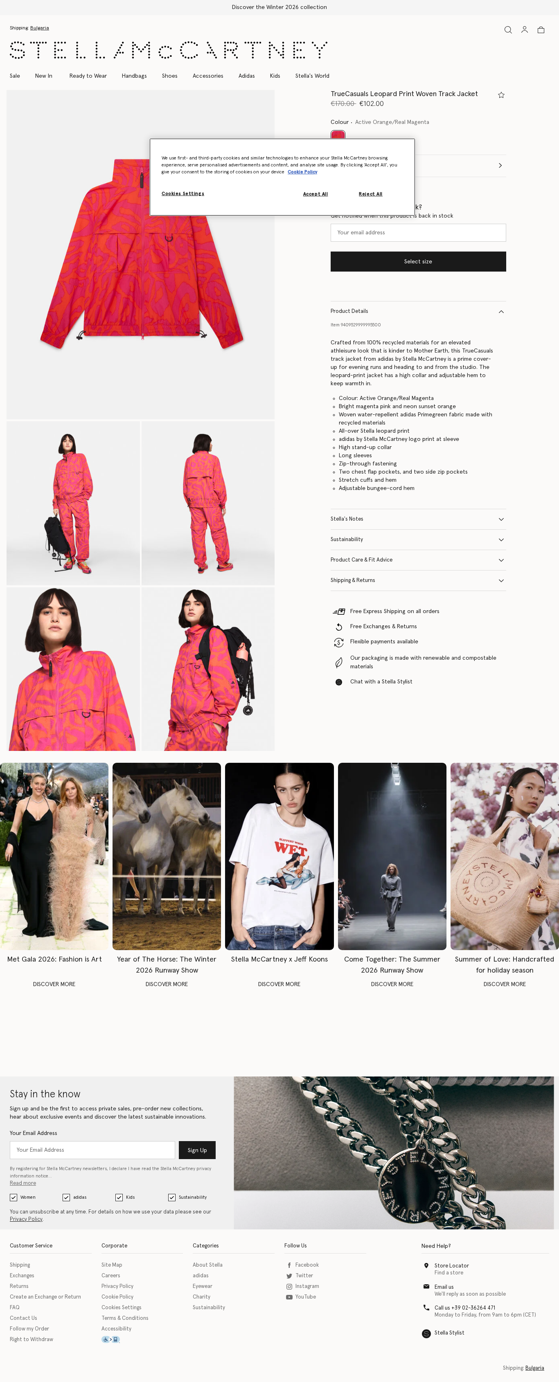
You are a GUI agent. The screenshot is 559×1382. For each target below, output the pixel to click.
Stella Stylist (449, 1333)
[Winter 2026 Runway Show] (167, 856)
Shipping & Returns (353, 580)
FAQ (15, 1307)
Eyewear (202, 1286)
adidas (79, 1197)
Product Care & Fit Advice (361, 560)
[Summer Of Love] (505, 856)
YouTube (305, 1297)
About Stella (208, 1265)
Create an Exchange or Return (45, 1297)
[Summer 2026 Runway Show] (392, 856)
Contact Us (23, 1318)
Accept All (315, 194)
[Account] (524, 29)
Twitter (304, 1276)
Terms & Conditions (125, 1318)
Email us (444, 1287)
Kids (130, 1197)
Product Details (349, 311)
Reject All (371, 194)
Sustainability (347, 539)
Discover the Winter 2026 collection (279, 7)
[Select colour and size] (501, 95)
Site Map (111, 1265)
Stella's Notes (347, 519)
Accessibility (116, 1329)
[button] (141, 255)
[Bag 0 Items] (541, 30)
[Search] (508, 30)
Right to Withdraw (31, 1339)
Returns (19, 1286)
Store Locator (452, 1266)
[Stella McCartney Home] (168, 50)
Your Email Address (33, 1133)
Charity (201, 1297)
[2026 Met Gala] (54, 856)
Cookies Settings (121, 1307)
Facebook (307, 1265)
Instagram (307, 1286)
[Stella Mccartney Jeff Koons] (279, 856)
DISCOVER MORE (54, 984)
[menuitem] (44, 76)
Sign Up (197, 1150)
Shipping (20, 1265)
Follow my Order (29, 1329)
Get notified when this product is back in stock (392, 216)
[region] (282, 177)
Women (28, 1197)
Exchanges (22, 1276)
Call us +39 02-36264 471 (465, 1308)
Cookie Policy (117, 1297)
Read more (23, 1183)
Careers (110, 1276)
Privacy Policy (26, 1219)
